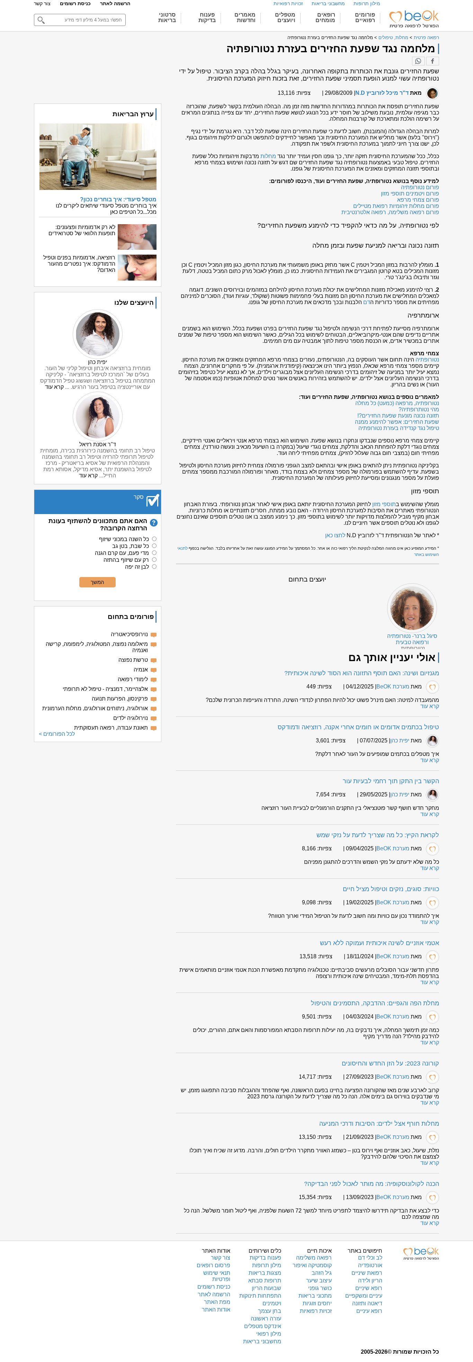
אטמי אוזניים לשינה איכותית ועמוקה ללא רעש (379, 943)
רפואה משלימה (314, 1258)
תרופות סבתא (264, 1280)
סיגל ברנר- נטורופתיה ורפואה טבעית (412, 639)
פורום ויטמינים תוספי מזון (410, 193)
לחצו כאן (335, 535)
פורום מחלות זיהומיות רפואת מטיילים (396, 206)
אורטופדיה (370, 1265)
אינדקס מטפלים (262, 1326)
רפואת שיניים (366, 1273)
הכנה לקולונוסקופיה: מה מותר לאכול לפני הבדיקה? (371, 1183)
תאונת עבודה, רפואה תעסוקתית (111, 728)
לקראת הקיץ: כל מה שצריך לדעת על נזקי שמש (377, 835)
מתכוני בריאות (315, 1296)
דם (366, 302)
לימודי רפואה (133, 679)
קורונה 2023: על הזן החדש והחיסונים (390, 1063)
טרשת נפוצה (133, 660)
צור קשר (42, 3)
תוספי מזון (384, 504)
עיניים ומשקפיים (363, 1296)
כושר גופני (320, 1288)
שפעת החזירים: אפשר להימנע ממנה (397, 422)
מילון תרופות (367, 3)
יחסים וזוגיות (317, 1303)
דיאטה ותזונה (367, 1303)
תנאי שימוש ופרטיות (216, 1276)
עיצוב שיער (319, 1280)
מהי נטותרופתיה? (419, 409)
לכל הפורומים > (57, 734)
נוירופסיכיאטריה (129, 634)
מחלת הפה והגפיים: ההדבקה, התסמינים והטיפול (375, 1003)
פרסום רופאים (213, 1265)
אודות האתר (216, 1310)
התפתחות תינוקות (260, 1296)
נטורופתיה (427, 360)
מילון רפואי (268, 1334)
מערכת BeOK (392, 686)
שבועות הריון (266, 1288)
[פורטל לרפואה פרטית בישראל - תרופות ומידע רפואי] (413, 19)
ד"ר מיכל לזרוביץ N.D (382, 93)
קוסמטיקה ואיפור (312, 1265)
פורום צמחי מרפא (418, 200)
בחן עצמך (269, 1311)
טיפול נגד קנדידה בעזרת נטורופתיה (398, 428)
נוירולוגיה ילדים (130, 718)
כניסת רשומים (75, 3)
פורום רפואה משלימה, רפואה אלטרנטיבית (390, 212)
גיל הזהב (322, 1273)
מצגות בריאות (265, 1273)
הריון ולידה (370, 1280)
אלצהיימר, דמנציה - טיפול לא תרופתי (105, 689)
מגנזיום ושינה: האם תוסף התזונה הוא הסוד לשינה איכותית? (361, 673)
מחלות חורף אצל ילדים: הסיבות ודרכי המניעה (379, 1123)
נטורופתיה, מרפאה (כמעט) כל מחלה (397, 403)
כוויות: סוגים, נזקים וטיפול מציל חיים (391, 889)
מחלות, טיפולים (393, 37)
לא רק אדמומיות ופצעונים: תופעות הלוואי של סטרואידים (81, 230)
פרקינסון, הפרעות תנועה (120, 699)
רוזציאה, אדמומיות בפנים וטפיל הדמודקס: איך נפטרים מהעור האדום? (79, 264)
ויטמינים (271, 1303)
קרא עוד (429, 706)
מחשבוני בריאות (328, 3)
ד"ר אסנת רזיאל (97, 444)
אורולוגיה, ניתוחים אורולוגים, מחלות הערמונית (95, 708)
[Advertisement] (97, 795)
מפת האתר (217, 1302)
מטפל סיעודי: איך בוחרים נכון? (118, 199)
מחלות (268, 156)
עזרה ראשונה (266, 1319)
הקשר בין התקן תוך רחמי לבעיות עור (391, 781)
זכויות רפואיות (288, 3)
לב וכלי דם (370, 1258)
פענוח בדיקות (265, 1258)
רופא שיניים (368, 1288)
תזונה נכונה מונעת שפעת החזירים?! (398, 416)
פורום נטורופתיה (420, 187)
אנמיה (141, 670)
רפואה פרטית (426, 37)
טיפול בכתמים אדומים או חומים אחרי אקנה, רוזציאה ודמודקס (358, 727)
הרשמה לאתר (115, 3)
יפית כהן (399, 740)
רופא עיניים (369, 1311)
